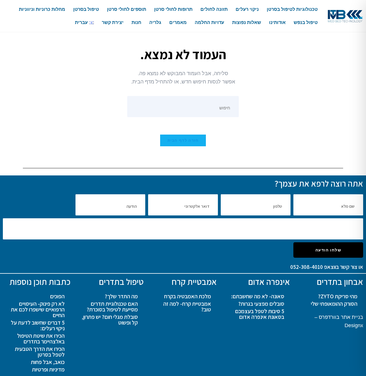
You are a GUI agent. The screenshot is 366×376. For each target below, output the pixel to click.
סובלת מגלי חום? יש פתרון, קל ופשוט (110, 319)
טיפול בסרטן (86, 9)
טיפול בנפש (306, 22)
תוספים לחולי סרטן (126, 9)
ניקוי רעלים (247, 9)
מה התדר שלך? (121, 296)
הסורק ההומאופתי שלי (334, 303)
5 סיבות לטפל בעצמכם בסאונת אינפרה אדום (259, 314)
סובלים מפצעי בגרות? (261, 303)
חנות (136, 22)
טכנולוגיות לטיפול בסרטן (292, 9)
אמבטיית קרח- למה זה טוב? (187, 306)
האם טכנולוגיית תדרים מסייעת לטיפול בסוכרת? (112, 306)
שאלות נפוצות (246, 22)
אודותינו (277, 22)
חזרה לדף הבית (183, 140)
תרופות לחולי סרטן (173, 9)
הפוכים (57, 296)
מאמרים (178, 22)
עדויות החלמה (209, 22)
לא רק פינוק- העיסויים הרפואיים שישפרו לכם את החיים (38, 309)
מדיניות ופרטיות (48, 369)
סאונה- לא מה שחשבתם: (257, 296)
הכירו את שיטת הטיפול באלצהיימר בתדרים (41, 338)
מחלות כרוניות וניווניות (42, 9)
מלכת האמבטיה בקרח (187, 296)
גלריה (155, 22)
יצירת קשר (113, 22)
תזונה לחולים (214, 9)
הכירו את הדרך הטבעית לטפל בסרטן (40, 351)
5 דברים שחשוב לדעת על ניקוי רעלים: (38, 325)
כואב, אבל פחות (48, 362)
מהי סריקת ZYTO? (337, 296)
